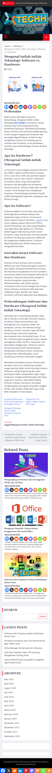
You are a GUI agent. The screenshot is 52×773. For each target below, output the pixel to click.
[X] (11, 107)
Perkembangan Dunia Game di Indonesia (23, 648)
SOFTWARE (19, 123)
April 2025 (9, 684)
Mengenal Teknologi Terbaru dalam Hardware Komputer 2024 (12, 412)
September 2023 (12, 736)
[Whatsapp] (39, 107)
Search (43, 616)
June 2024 (9, 697)
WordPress (30, 764)
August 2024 (10, 688)
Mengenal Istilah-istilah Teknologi (27, 425)
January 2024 (10, 718)
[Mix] (35, 107)
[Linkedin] (21, 107)
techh (9, 69)
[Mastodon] (30, 107)
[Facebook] (6, 107)
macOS (39, 220)
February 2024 (11, 714)
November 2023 (11, 727)
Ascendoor (43, 762)
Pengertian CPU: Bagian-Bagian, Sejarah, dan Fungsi (36, 401)
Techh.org (23, 762)
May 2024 (9, 701)
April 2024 (9, 705)
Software (8, 422)
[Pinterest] (25, 107)
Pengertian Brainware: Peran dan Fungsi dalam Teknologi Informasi (14, 401)
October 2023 (10, 732)
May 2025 (9, 679)
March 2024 (10, 710)
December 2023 (11, 723)
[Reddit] (16, 107)
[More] (44, 107)
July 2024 (8, 692)
